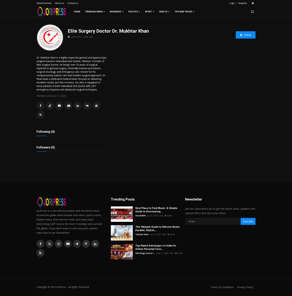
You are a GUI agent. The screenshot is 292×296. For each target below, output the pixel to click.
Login (232, 3)
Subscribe (248, 221)
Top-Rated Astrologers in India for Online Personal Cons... (155, 247)
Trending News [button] (94, 11)
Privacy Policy (245, 287)
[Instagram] (59, 244)
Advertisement (44, 3)
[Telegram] (77, 244)
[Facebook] (40, 244)
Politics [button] (133, 11)
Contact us (72, 3)
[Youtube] (68, 244)
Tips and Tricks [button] (183, 11)
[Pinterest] (86, 244)
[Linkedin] (95, 244)
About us (59, 3)
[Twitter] (49, 244)
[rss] (40, 253)
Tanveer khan (142, 234)
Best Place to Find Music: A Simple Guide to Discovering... (156, 210)
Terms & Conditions (222, 287)
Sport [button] (148, 11)
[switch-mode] (253, 3)
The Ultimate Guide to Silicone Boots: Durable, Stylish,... (157, 228)
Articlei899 (140, 215)
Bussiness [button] (115, 11)
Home (77, 11)
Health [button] (163, 11)
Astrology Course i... (145, 253)
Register (243, 3)
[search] (252, 12)
